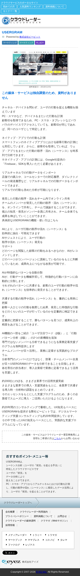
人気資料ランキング (30, 6)
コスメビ (49, 540)
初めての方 (9, 6)
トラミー (37, 535)
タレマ (63, 540)
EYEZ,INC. (41, 572)
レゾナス (30, 544)
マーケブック (15, 540)
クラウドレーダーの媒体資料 (20, 520)
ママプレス (33, 540)
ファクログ (14, 544)
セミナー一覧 (10, 11)
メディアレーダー (17, 535)
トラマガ (52, 535)
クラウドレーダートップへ (18, 502)
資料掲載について (54, 6)
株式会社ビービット (29, 37)
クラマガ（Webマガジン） (55, 520)
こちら (57, 438)
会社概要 (10, 511)
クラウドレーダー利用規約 (34, 511)
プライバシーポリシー (17, 516)
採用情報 (10, 525)
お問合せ (62, 516)
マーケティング (10, 43)
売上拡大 (40, 43)
